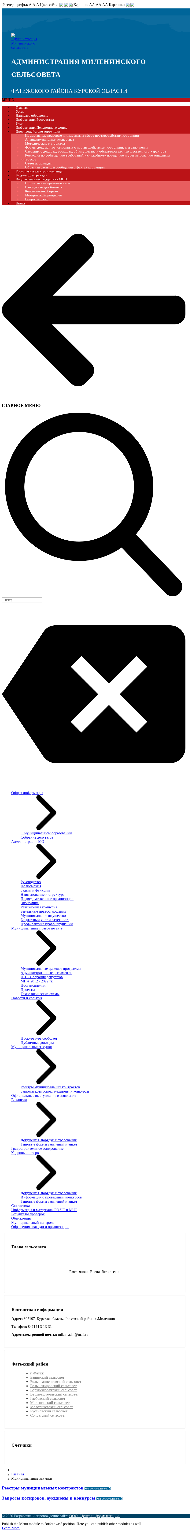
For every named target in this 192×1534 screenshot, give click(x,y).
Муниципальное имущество (43, 916)
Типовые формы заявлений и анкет (49, 1144)
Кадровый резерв (25, 1153)
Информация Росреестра (35, 119)
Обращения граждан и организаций (40, 1227)
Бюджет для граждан (31, 175)
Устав (20, 111)
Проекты (28, 990)
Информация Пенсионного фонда (41, 127)
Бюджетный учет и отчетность (45, 920)
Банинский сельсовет (47, 1377)
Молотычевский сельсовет (51, 1407)
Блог (19, 123)
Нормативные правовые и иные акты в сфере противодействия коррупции (82, 135)
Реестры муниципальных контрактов (50, 1087)
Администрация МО (27, 842)
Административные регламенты (46, 973)
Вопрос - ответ (36, 199)
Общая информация (27, 793)
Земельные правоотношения (43, 911)
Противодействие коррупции (38, 131)
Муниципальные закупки (31, 1047)
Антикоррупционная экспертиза (49, 139)
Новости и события (26, 998)
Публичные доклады (37, 1043)
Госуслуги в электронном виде (39, 171)
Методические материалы (45, 143)
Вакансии (19, 1100)
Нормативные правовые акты (47, 183)
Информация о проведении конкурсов (51, 1197)
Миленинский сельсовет (50, 1403)
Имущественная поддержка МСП (41, 179)
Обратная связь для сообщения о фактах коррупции (65, 167)
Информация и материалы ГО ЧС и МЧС (44, 1210)
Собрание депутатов (37, 837)
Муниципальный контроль (32, 1222)
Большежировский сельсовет (53, 1386)
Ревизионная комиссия (39, 907)
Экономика (30, 903)
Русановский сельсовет (48, 1411)
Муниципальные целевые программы (51, 968)
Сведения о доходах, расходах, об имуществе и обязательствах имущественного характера (95, 151)
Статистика (20, 1206)
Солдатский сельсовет (48, 1415)
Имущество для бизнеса (43, 187)
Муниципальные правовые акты (37, 928)
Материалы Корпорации (43, 195)
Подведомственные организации (47, 899)
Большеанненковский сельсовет (55, 1382)
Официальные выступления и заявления (43, 1095)
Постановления (33, 985)
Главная (22, 107)
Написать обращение (32, 115)
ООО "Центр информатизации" (94, 1516)
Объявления (21, 1218)
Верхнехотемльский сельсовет (54, 1394)
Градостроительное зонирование (37, 1148)
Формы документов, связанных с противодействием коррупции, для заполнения (86, 147)
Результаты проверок (28, 1214)
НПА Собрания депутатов (42, 977)
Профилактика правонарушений (47, 924)
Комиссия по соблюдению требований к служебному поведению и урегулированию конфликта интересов (95, 157)
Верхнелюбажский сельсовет (53, 1390)
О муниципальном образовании (46, 833)
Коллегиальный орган (41, 191)
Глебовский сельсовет (47, 1398)
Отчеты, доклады (38, 163)
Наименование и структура (42, 894)
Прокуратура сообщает (39, 1038)
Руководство (31, 882)
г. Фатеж (37, 1373)
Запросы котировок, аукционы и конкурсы (55, 1091)
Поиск (20, 203)
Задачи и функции (35, 890)
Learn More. (11, 1528)
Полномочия (31, 886)
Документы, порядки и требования (49, 1140)
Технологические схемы (40, 994)
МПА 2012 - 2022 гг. (37, 981)
